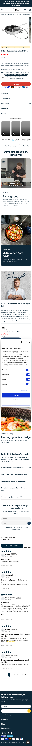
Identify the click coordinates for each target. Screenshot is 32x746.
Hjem (2, 14)
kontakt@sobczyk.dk (9, 461)
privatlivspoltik (16, 529)
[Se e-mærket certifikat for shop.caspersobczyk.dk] (10, 736)
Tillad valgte (16, 400)
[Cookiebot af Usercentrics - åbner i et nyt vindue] (20, 342)
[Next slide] (29, 128)
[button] (4, 54)
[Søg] (25, 9)
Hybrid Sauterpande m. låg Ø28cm (11, 332)
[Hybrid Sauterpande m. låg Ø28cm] (4, 328)
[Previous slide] (2, 128)
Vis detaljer (24, 390)
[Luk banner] (29, 342)
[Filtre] (25, 546)
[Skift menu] (1, 9)
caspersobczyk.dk (11, 742)
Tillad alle (16, 395)
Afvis (16, 404)
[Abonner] (29, 523)
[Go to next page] (26, 675)
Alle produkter (10, 14)
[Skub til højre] (26, 29)
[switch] (28, 374)
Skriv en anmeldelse (12, 545)
